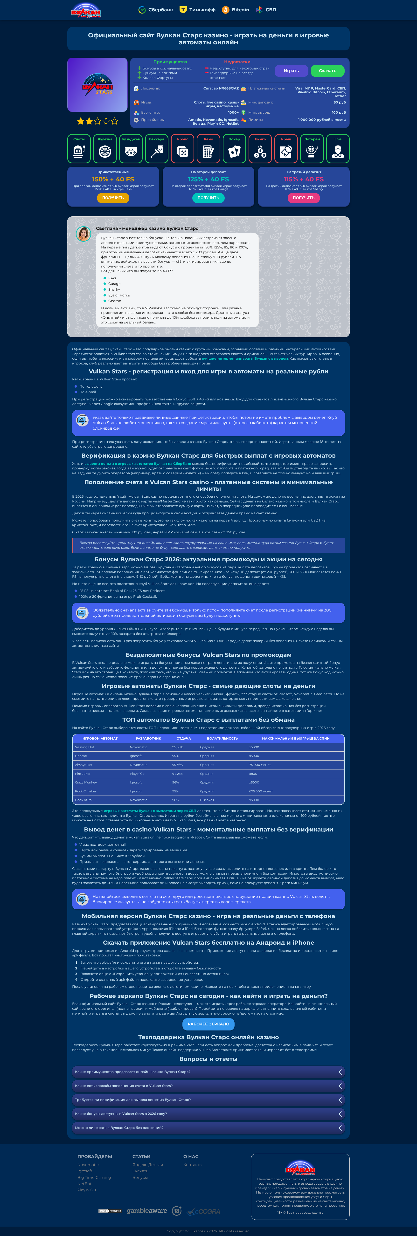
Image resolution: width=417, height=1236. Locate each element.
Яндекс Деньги (147, 1164)
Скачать (140, 1171)
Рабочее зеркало (208, 1024)
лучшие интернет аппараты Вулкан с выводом (245, 358)
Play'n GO (86, 1190)
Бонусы (140, 1177)
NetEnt (84, 1183)
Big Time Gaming (94, 1177)
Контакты (192, 1164)
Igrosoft (84, 1171)
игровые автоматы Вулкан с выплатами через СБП (150, 811)
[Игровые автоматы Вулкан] (86, 9)
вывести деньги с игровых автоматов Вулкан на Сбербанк (137, 463)
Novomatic (88, 1164)
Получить (113, 198)
